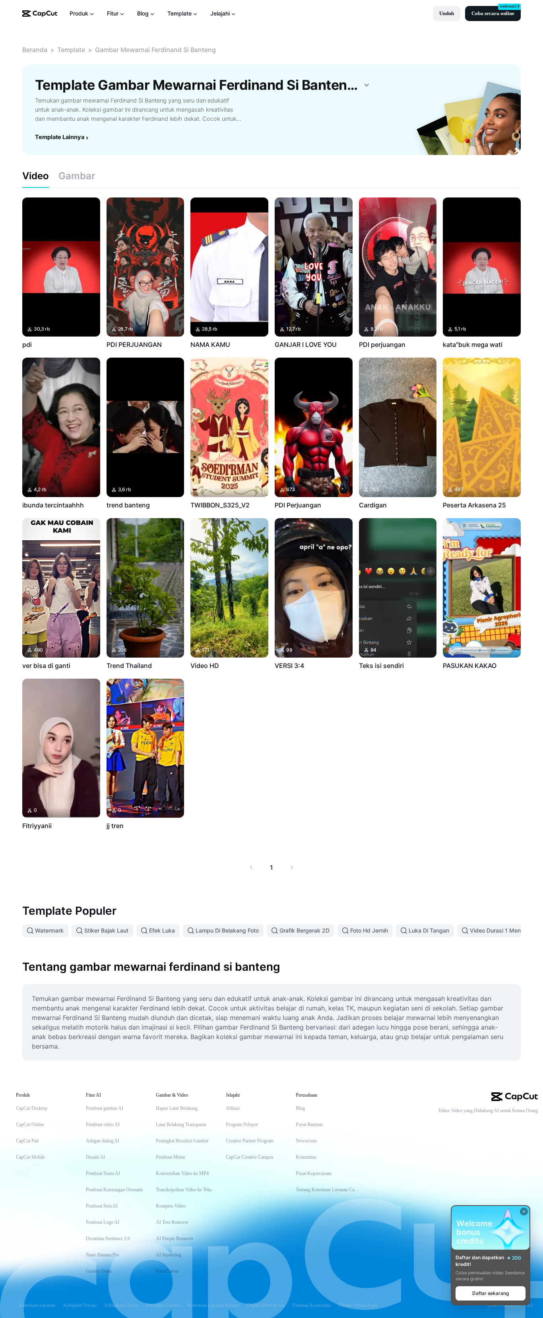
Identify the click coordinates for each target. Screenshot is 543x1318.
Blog (300, 1108)
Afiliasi (233, 1108)
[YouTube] (502, 1124)
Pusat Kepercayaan (314, 1173)
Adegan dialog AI (102, 1141)
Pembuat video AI (103, 1124)
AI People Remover (174, 1238)
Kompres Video (171, 1206)
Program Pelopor (242, 1124)
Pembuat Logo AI (102, 1222)
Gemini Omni (99, 1271)
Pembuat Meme (170, 1157)
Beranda (34, 50)
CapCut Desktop (31, 1108)
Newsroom (306, 1141)
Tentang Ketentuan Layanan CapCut (328, 1189)
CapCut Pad (27, 1141)
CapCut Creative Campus (249, 1157)
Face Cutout (167, 1271)
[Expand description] (366, 85)
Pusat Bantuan (309, 1124)
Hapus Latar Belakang (177, 1108)
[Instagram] (518, 1124)
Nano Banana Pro (102, 1255)
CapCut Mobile (30, 1157)
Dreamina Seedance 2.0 (108, 1238)
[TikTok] (486, 1124)
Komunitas (306, 1157)
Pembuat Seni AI (102, 1206)
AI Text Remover (172, 1222)
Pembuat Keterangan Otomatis (114, 1189)
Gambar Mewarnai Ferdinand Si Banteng (155, 50)
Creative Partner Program (249, 1141)
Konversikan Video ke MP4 (182, 1173)
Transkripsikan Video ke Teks (184, 1189)
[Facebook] (533, 1124)
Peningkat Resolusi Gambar (182, 1141)
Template (71, 50)
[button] (446, 13)
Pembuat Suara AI (103, 1173)
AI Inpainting (168, 1255)
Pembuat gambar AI (104, 1108)
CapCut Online (30, 1124)
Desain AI (95, 1157)
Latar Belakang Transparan (181, 1124)
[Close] (524, 1211)
